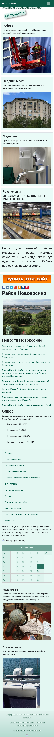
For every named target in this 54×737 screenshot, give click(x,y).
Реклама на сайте (13, 508)
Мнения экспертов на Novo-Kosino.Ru (22, 478)
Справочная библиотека (16, 471)
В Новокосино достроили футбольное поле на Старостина (23, 355)
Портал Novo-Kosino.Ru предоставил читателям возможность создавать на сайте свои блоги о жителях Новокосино (24, 373)
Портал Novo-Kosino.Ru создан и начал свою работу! (26, 405)
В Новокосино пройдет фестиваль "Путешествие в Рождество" (26, 363)
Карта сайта (10, 521)
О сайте (8, 453)
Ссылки (8, 496)
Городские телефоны (15, 465)
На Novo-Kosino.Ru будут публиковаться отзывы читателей (24, 390)
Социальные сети (13, 459)
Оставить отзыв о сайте (16, 502)
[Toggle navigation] (48, 3)
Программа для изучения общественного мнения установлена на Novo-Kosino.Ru (25, 398)
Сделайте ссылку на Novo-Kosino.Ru (21, 514)
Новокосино (9, 3)
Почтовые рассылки (14, 490)
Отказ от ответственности (22, 722)
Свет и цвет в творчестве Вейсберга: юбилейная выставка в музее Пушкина (25, 347)
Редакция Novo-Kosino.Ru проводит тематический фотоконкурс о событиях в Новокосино (25, 382)
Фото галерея (11, 484)
